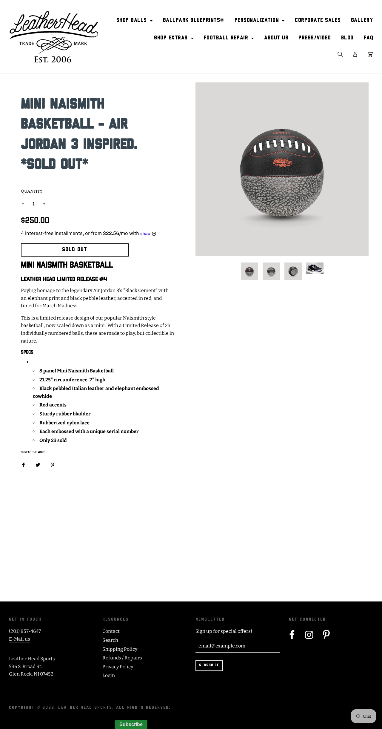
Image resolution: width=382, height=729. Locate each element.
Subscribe (131, 724)
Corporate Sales (318, 20)
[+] (44, 204)
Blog (347, 38)
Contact (111, 631)
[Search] (340, 54)
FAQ (368, 38)
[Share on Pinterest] (52, 464)
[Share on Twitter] (38, 464)
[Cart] (370, 54)
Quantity (31, 191)
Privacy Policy (117, 667)
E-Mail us (19, 639)
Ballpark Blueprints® (193, 20)
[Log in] (355, 54)
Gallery (362, 20)
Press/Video (314, 38)
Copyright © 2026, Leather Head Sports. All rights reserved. (90, 707)
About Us (276, 38)
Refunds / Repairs (122, 658)
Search (110, 640)
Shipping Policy (119, 649)
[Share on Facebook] (23, 464)
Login (108, 675)
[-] (23, 204)
